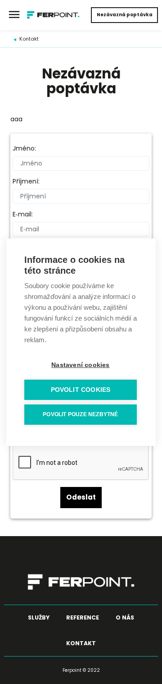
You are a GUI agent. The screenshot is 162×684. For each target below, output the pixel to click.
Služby (39, 617)
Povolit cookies (81, 389)
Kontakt (29, 39)
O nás (125, 617)
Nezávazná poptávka (125, 14)
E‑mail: (23, 214)
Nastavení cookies (80, 365)
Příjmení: (26, 181)
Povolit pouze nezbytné (80, 414)
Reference (82, 617)
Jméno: (24, 148)
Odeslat (81, 497)
